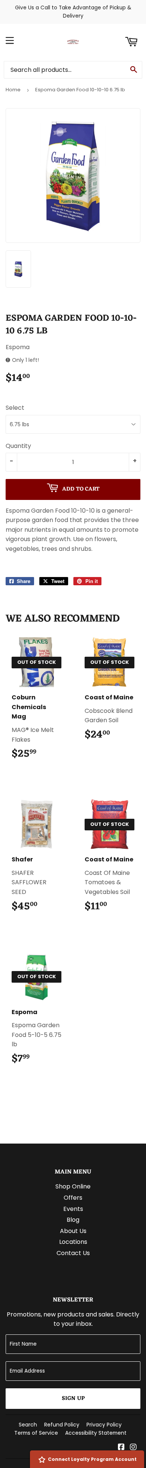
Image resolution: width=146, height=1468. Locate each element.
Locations (73, 1241)
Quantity (18, 446)
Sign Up (73, 1399)
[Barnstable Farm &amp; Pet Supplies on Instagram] (133, 1447)
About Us (73, 1231)
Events (73, 1209)
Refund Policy (61, 1424)
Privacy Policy (104, 1424)
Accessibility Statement (96, 1433)
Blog (73, 1219)
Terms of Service (36, 1433)
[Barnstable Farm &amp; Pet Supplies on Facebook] (121, 1447)
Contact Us (73, 1253)
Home (13, 89)
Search (28, 1424)
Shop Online (73, 1186)
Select (15, 407)
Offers (73, 1197)
